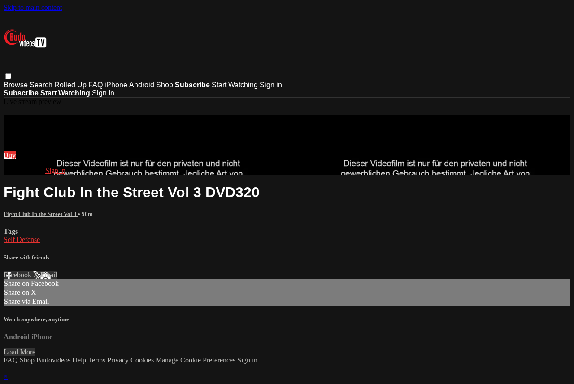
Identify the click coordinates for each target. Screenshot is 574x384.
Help (80, 360)
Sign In (103, 93)
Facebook (18, 275)
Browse (17, 85)
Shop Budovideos (45, 360)
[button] (8, 76)
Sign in (271, 85)
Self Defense (22, 239)
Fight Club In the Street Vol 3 (41, 214)
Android (141, 85)
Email (48, 275)
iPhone (115, 85)
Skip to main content (33, 7)
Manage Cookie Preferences (196, 360)
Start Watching (236, 85)
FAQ (95, 85)
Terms (97, 360)
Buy (10, 155)
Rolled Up (70, 85)
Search (42, 85)
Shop (164, 85)
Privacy (118, 360)
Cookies (143, 360)
